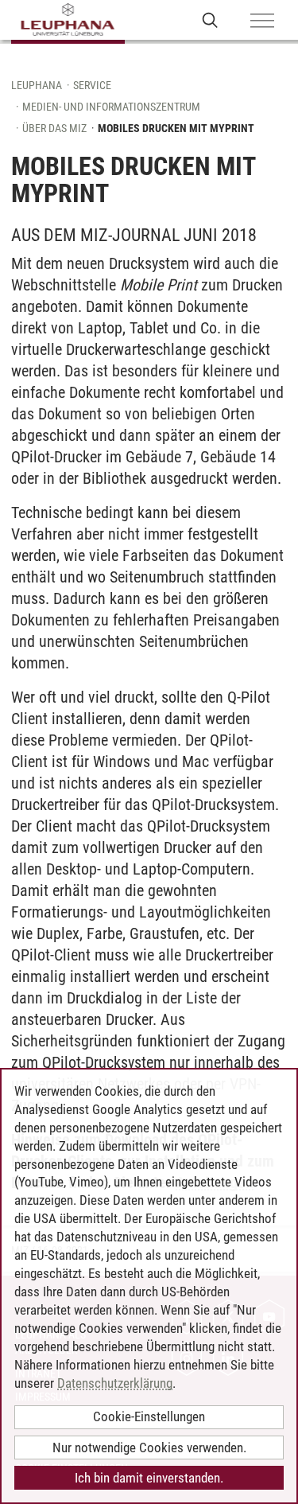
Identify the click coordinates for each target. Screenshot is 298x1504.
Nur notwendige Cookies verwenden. (149, 1447)
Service (92, 85)
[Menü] (262, 21)
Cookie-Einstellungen (149, 1416)
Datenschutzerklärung (114, 1383)
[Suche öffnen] (210, 19)
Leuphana (36, 85)
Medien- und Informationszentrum (111, 106)
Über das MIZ (54, 128)
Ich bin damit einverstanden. (149, 1478)
